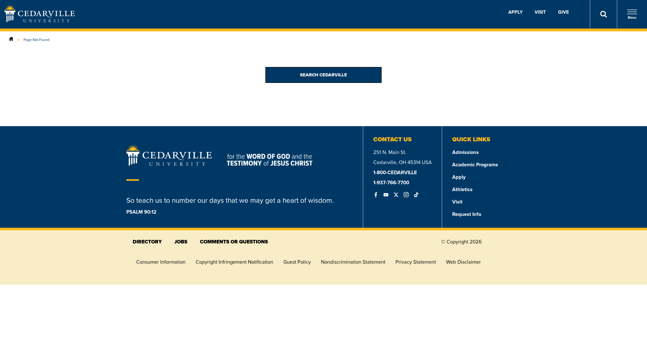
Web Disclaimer (463, 261)
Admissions (465, 152)
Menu (632, 17)
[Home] (11, 39)
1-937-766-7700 (391, 182)
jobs (180, 241)
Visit (540, 11)
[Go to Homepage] (40, 20)
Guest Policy (297, 261)
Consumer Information (161, 261)
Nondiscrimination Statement (353, 261)
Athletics (462, 189)
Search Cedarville (323, 75)
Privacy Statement (416, 261)
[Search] (603, 14)
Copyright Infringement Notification (234, 261)
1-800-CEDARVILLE (395, 172)
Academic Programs (475, 164)
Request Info (466, 214)
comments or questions (234, 241)
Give (563, 11)
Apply (515, 11)
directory (147, 241)
